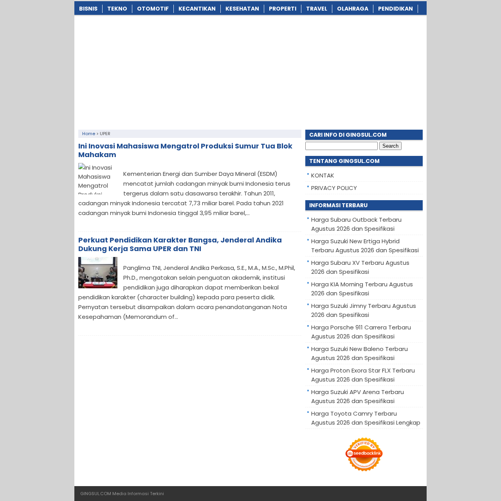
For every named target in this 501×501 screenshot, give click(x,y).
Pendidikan (395, 9)
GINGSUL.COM (95, 493)
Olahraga (352, 9)
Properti (282, 9)
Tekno (117, 9)
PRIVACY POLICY (334, 188)
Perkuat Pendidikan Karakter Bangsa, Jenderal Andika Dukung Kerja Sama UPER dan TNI (180, 244)
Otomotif (153, 9)
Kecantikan (197, 9)
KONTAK (322, 175)
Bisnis (88, 9)
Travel (316, 9)
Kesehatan (242, 9)
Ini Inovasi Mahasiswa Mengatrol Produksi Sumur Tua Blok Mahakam (185, 150)
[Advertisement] (250, 71)
